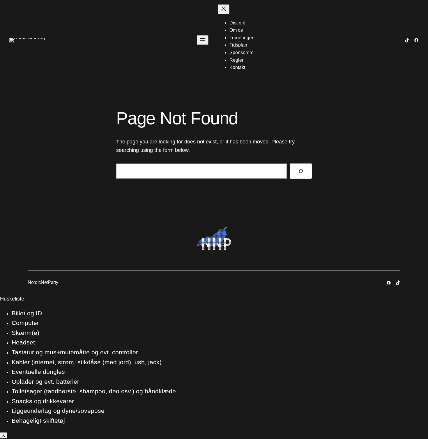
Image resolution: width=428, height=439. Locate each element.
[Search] (301, 171)
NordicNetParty (43, 282)
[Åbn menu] (202, 40)
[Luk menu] (223, 9)
